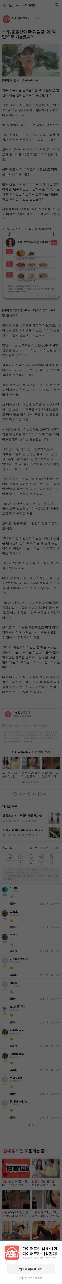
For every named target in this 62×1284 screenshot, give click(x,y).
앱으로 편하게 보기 (31, 1269)
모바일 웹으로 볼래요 (31, 1278)
